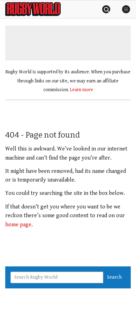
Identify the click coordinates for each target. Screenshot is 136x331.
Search (114, 277)
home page (18, 224)
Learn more (81, 90)
